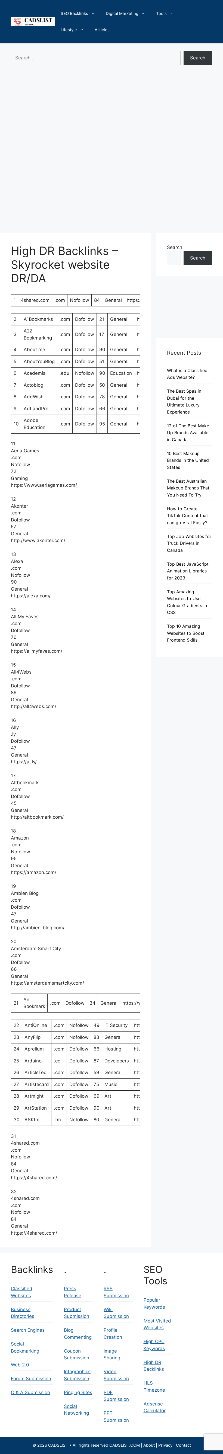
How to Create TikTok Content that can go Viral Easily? (187, 515)
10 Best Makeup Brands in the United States (188, 460)
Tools (161, 13)
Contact (183, 1445)
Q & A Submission (30, 1392)
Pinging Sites (78, 1392)
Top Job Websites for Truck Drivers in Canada (189, 543)
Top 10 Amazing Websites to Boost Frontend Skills (186, 633)
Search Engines (28, 1330)
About (149, 1445)
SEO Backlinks (74, 13)
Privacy (165, 1445)
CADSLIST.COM (124, 1445)
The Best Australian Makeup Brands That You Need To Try (188, 488)
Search (197, 57)
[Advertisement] (111, 108)
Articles (102, 29)
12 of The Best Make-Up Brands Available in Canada (189, 432)
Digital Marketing (122, 13)
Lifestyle (69, 29)
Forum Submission (31, 1378)
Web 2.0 (20, 1364)
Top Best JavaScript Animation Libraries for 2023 (188, 571)
